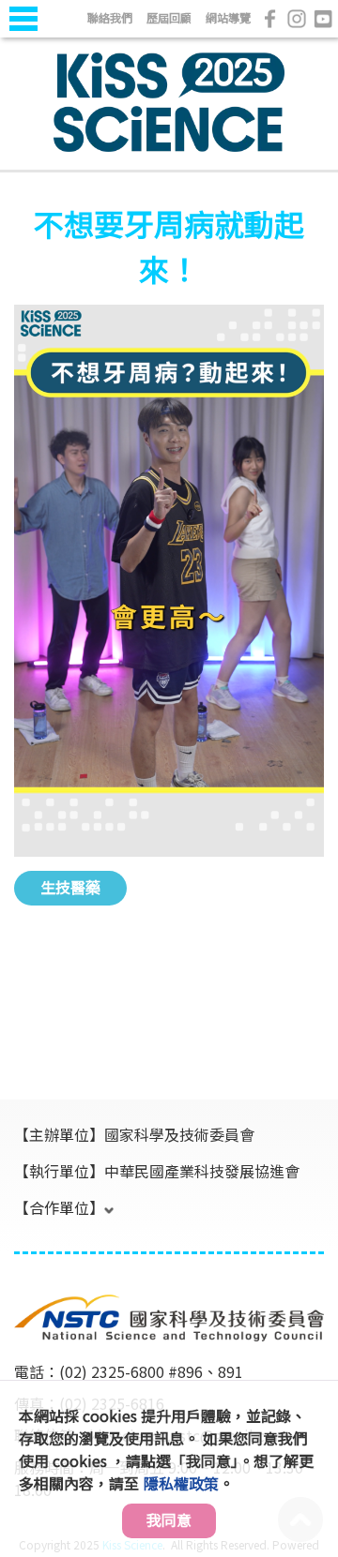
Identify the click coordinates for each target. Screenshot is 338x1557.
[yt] (323, 18)
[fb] (270, 18)
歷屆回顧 (169, 17)
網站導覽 (228, 17)
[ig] (296, 18)
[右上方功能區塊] (16, 39)
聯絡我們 (109, 17)
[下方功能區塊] (16, 1270)
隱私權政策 (181, 1483)
